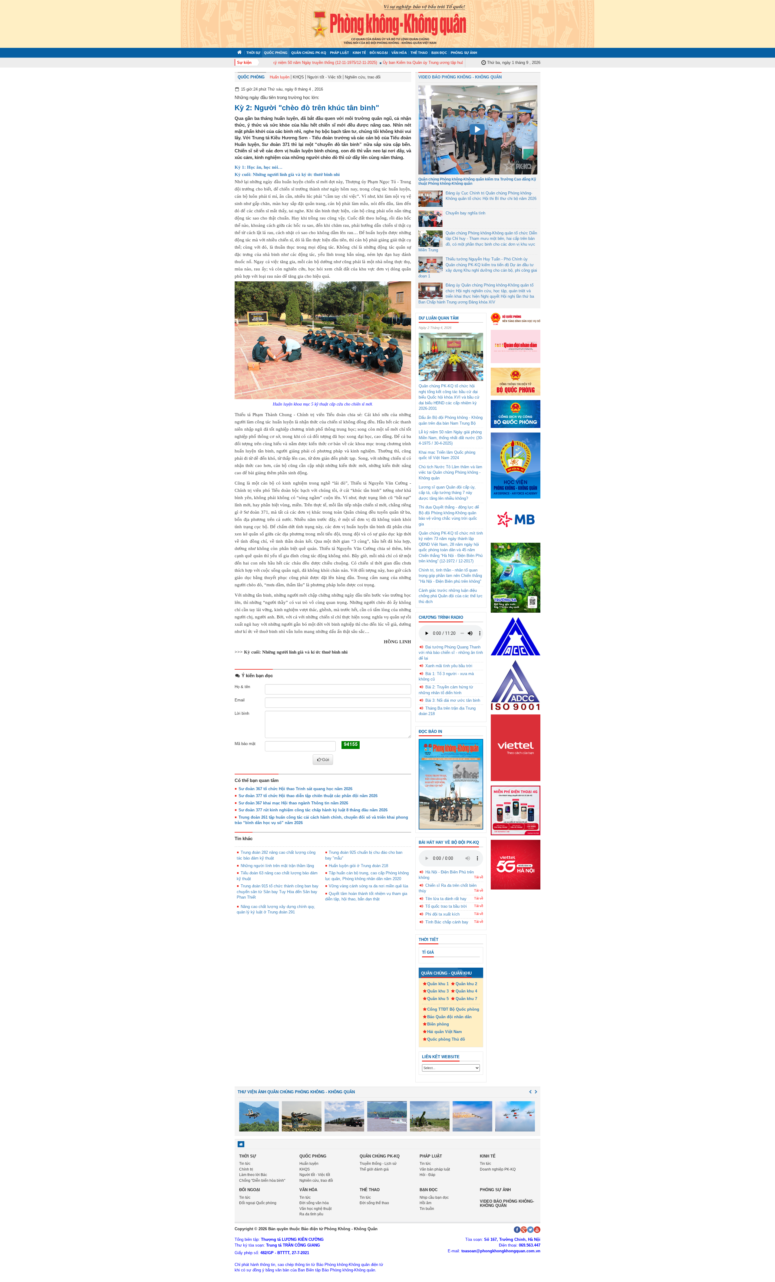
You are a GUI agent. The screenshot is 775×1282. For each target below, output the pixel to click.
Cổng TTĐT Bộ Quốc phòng (453, 1009)
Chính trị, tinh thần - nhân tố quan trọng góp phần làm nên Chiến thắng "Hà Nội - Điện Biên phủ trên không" (450, 576)
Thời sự (253, 53)
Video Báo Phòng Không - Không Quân (460, 77)
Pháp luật (339, 53)
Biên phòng (438, 1024)
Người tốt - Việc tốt (324, 77)
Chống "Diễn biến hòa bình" (262, 1180)
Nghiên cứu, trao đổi (363, 77)
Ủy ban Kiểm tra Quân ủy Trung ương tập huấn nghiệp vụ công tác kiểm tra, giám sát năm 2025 (446, 62)
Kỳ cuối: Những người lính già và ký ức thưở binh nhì (287, 174)
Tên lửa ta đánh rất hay (446, 898)
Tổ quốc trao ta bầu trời (446, 906)
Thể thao (419, 53)
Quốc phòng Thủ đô (446, 1039)
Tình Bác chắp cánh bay (446, 922)
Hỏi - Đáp (427, 1175)
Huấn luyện (279, 77)
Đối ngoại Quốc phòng (257, 1203)
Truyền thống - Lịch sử (378, 1163)
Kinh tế (359, 53)
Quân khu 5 (438, 998)
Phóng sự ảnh (464, 53)
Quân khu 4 (466, 991)
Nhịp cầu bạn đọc (434, 1197)
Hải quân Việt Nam (444, 1031)
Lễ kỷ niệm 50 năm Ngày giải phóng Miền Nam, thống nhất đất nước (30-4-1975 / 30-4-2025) (451, 438)
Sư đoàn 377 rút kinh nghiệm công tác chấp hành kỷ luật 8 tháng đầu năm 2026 (313, 810)
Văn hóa (399, 53)
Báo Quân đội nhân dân (449, 1017)
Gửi (325, 759)
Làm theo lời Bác (253, 1175)
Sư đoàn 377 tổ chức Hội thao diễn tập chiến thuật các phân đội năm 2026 (308, 795)
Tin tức (244, 1163)
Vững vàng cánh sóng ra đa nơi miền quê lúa (368, 886)
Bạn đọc (439, 53)
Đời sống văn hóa (314, 1203)
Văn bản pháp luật (435, 1169)
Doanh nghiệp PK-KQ (498, 1169)
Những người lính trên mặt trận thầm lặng (277, 865)
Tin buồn (427, 1209)
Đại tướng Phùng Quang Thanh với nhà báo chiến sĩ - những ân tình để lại (451, 653)
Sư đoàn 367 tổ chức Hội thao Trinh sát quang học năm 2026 (295, 789)
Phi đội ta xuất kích (442, 914)
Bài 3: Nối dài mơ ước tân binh (452, 700)
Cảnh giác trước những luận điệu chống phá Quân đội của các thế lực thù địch (451, 596)
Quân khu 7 (466, 998)
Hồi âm (425, 1203)
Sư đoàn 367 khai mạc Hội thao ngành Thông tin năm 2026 (293, 803)
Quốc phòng (276, 53)
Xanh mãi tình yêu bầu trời (448, 666)
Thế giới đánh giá (374, 1169)
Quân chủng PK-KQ (308, 53)
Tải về (478, 877)
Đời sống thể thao (374, 1203)
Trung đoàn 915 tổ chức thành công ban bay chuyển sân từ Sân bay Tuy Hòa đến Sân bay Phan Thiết (277, 891)
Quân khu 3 (438, 991)
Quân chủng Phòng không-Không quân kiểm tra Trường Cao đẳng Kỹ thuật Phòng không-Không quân (477, 181)
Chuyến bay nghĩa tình (465, 213)
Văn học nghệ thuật (315, 1209)
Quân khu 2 (466, 984)
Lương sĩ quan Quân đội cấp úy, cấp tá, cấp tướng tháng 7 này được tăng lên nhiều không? (447, 493)
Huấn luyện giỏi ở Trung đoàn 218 (358, 865)
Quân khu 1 (438, 984)
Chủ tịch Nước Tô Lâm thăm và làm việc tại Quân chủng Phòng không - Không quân (450, 472)
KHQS (298, 77)
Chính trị (246, 1169)
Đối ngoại (379, 53)
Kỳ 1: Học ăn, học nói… (258, 167)
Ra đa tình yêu (311, 1214)
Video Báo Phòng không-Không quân (507, 1203)
